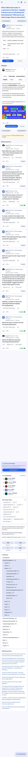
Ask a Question (21, 754)
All (25, 499)
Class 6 (6, 609)
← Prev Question (6, 21)
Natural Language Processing (13, 590)
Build (4, 640)
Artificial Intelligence (8, 560)
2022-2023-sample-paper (9, 54)
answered (8, 71)
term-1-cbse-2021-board (9, 516)
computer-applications (9, 504)
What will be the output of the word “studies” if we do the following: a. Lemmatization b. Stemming (12, 197)
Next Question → (22, 21)
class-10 (15, 507)
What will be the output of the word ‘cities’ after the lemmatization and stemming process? (12, 153)
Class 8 (6, 604)
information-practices (8, 509)
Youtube (23, 537)
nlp (18, 54)
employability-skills (19, 519)
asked (7, 28)
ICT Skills (8, 581)
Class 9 (6, 601)
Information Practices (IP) (9, 621)
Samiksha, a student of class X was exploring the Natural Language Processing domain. (12, 303)
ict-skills (20, 504)
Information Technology (8, 618)
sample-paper (11, 201)
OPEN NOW (11, 534)
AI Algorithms (7, 612)
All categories (6, 557)
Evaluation (9, 592)
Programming (6, 632)
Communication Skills (11, 571)
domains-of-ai (6, 157)
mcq (15, 502)
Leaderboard (23, 475)
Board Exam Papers (10, 595)
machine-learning (7, 519)
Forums (4, 634)
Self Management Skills (11, 579)
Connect (5, 645)
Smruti (7, 145)
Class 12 (6, 563)
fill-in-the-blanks (7, 521)
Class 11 (6, 565)
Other (16, 191)
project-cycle (7, 507)
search (18, 2)
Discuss (4, 642)
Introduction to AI (10, 584)
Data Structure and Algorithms (10, 637)
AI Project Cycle (10, 587)
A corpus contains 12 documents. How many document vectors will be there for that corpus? (14, 218)
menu (2, 2)
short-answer (19, 157)
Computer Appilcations (8, 623)
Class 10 (6, 568)
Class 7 (6, 607)
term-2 (4, 201)
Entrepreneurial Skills (11, 573)
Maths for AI (5, 629)
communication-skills (8, 511)
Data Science (6, 626)
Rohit (7, 166)
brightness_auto (21, 2)
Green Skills (9, 576)
